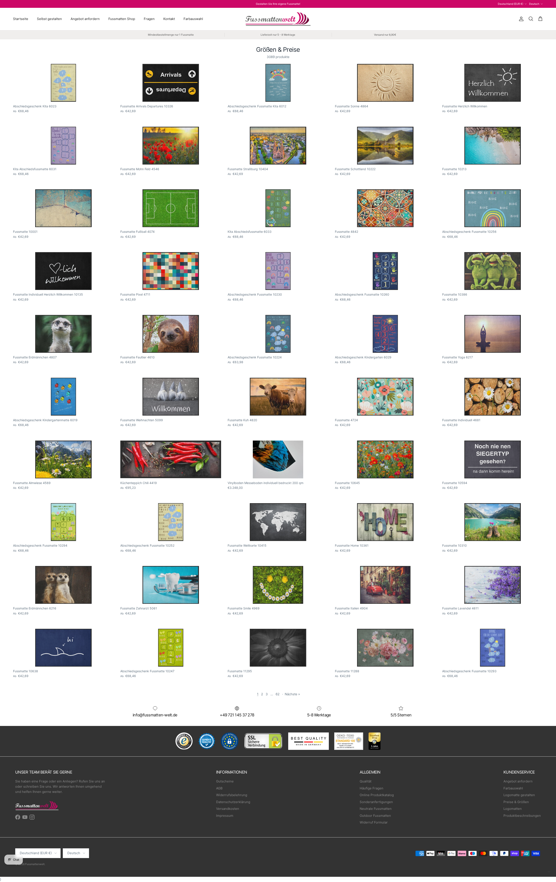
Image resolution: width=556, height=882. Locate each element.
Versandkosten (227, 809)
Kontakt (169, 19)
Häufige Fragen (371, 788)
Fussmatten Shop (121, 19)
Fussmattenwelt (35, 864)
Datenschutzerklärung (233, 802)
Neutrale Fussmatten (376, 809)
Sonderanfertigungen (376, 802)
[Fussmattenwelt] (278, 19)
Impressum (224, 816)
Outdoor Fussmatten (375, 816)
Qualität (365, 781)
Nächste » (292, 694)
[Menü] (549, 872)
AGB (219, 788)
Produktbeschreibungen (522, 816)
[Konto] (520, 19)
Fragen (149, 19)
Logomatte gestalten (519, 795)
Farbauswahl (193, 19)
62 (278, 694)
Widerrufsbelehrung (231, 795)
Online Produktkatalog (377, 795)
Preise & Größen (516, 802)
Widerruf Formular (374, 822)
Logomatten (512, 809)
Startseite (20, 19)
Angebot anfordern (85, 19)
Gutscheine (225, 781)
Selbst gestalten (49, 19)
